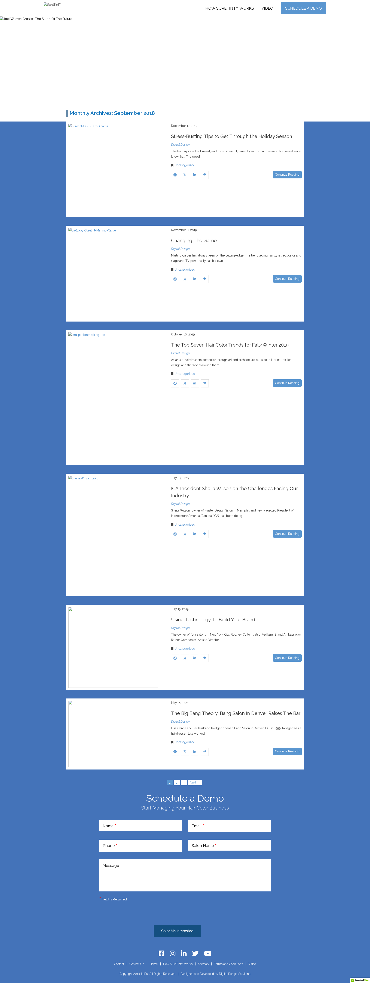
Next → (195, 782)
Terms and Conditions (228, 964)
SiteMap (203, 964)
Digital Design (180, 144)
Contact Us (137, 964)
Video (267, 8)
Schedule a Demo (303, 8)
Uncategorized (185, 165)
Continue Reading (287, 174)
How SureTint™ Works (229, 8)
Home (154, 964)
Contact (119, 964)
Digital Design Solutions (234, 974)
